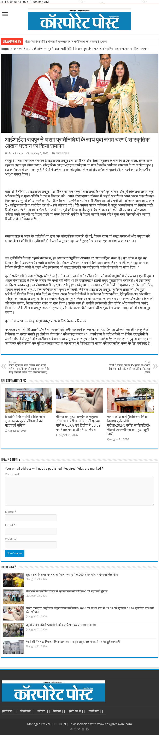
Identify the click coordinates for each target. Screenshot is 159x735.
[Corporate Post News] (79, 18)
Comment (12, 474)
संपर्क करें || (96, 711)
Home (5, 49)
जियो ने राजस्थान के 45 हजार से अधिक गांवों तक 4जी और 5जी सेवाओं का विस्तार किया (129, 367)
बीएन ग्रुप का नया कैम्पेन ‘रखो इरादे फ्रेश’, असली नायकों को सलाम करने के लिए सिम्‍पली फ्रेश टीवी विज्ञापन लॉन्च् (29, 367)
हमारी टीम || (10, 711)
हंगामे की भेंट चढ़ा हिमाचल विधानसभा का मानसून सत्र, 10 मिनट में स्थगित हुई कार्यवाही (73, 642)
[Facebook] (75, 729)
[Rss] (71, 729)
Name (10, 512)
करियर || (43, 711)
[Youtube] (83, 729)
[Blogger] (87, 729)
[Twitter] (79, 729)
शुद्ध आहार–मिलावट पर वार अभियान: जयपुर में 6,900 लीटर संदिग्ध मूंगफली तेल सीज (72, 574)
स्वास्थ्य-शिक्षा (21, 49)
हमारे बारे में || (76, 711)
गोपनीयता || (27, 711)
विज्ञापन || (59, 711)
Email (10, 525)
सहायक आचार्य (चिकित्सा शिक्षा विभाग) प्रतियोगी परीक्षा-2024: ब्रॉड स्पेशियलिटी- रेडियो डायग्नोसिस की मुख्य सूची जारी (128, 425)
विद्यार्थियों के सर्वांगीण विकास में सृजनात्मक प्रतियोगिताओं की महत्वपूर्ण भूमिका (66, 41)
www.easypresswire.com (114, 724)
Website (10, 539)
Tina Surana (16, 153)
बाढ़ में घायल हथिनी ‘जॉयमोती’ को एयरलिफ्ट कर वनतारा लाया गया (61, 625)
